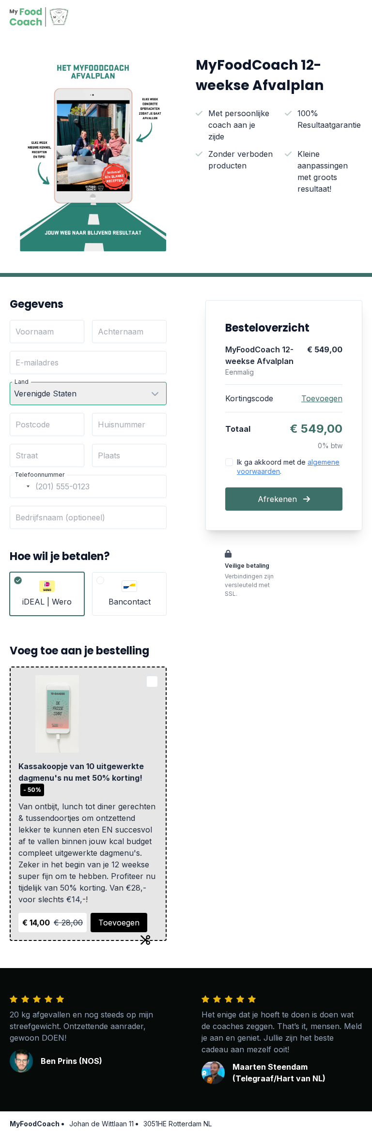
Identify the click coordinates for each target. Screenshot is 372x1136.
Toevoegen (119, 922)
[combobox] (21, 486)
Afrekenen (278, 499)
